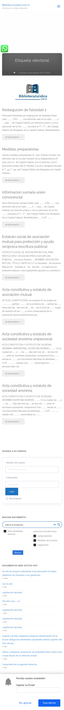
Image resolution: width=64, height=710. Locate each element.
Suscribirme (49, 703)
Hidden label (5, 531)
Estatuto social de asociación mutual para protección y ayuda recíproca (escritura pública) (28, 242)
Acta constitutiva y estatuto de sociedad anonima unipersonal (27, 336)
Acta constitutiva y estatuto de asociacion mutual (26, 292)
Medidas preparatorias (20, 149)
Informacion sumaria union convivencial (23, 194)
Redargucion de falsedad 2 (24, 110)
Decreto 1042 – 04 (11, 601)
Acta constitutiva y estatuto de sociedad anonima (26, 388)
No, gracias (25, 703)
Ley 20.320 (7, 584)
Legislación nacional (12, 592)
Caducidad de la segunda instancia (19, 664)
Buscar (18, 552)
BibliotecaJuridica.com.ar (16, 4)
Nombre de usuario (16, 462)
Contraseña (12, 477)
